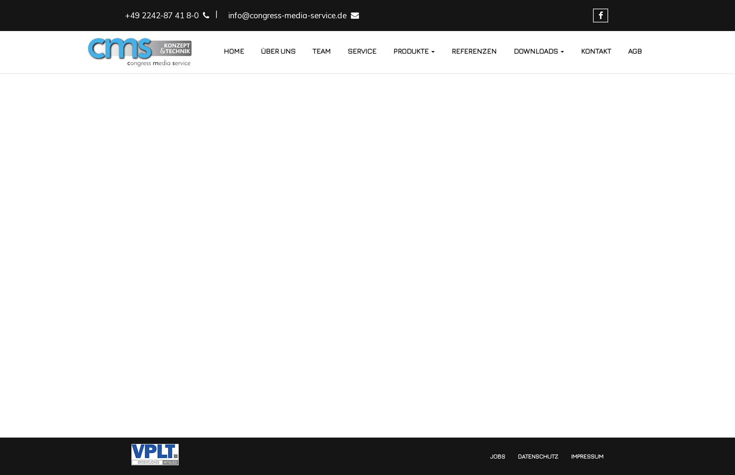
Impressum (587, 456)
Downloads (537, 51)
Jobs (497, 456)
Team (322, 51)
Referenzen (474, 51)
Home (234, 51)
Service (362, 51)
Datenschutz (538, 456)
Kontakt (596, 51)
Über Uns (278, 51)
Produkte (411, 51)
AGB (635, 51)
